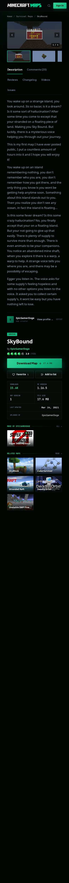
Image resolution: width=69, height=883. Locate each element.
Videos (45, 79)
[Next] (57, 35)
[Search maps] (49, 5)
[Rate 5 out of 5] (22, 353)
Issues (11, 89)
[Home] (24, 5)
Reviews (12, 79)
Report (59, 319)
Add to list (50, 374)
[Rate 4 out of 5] (19, 353)
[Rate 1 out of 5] (8, 353)
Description (14, 69)
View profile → (45, 319)
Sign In (60, 5)
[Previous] (12, 35)
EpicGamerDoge (20, 348)
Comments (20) (37, 69)
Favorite (22, 374)
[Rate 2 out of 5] (12, 353)
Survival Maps (24, 16)
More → (58, 453)
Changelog (29, 79)
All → (59, 426)
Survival (12, 334)
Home (9, 16)
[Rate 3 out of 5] (15, 353)
